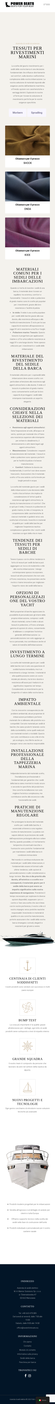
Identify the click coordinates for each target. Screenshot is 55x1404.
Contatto (27, 1346)
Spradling (36, 112)
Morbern (18, 112)
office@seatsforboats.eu (27, 1328)
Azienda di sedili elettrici (18, 1399)
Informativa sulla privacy (27, 1354)
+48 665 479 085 (29, 1313)
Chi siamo (27, 1342)
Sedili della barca (27, 1358)
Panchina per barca (27, 1362)
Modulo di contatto (27, 1350)
